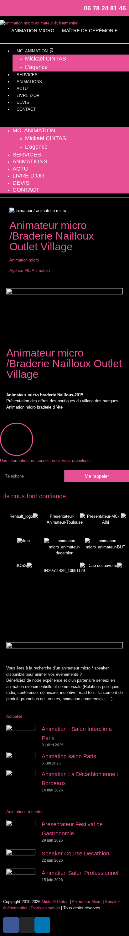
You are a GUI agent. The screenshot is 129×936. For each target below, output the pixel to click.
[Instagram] (18, 8)
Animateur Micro (86, 901)
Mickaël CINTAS (45, 59)
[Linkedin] (28, 8)
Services (27, 74)
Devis (23, 102)
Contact (26, 109)
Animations (29, 81)
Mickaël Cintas (55, 901)
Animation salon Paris (69, 756)
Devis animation (45, 908)
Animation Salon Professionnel (80, 873)
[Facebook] (8, 8)
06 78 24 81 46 (105, 8)
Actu (22, 88)
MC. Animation (32, 51)
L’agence (36, 67)
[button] (64, 120)
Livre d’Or (28, 95)
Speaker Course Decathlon (75, 853)
